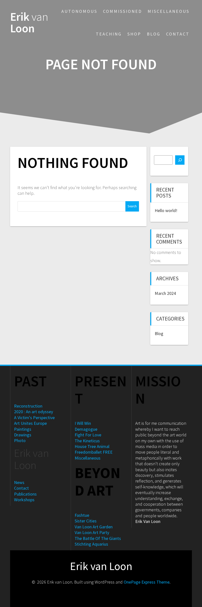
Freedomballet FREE (94, 452)
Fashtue (82, 515)
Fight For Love (88, 435)
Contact (177, 34)
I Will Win (83, 423)
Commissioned (122, 11)
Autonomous (79, 11)
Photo (20, 440)
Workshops (24, 499)
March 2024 (165, 293)
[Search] (180, 160)
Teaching (109, 34)
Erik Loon (29, 22)
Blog (153, 34)
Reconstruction (28, 406)
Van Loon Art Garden (94, 527)
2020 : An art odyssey (33, 411)
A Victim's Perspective (34, 417)
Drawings (22, 435)
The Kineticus (87, 441)
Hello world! (166, 210)
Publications (25, 494)
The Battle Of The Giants (98, 538)
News (19, 482)
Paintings (22, 429)
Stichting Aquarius (91, 544)
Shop (134, 34)
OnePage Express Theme (146, 582)
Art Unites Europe (30, 423)
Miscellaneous (168, 11)
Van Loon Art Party (92, 532)
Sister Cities (86, 521)
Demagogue (86, 429)
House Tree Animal (92, 446)
